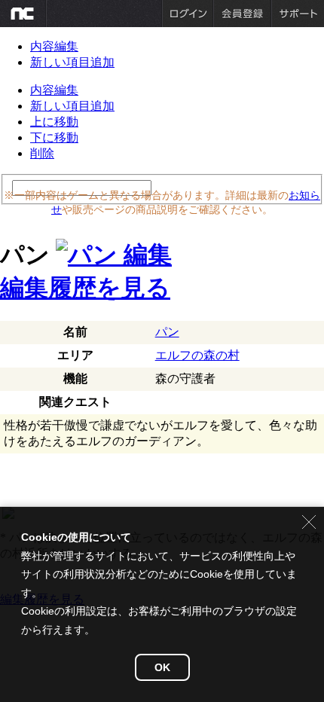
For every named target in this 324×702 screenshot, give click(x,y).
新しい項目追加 (72, 62)
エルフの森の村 (197, 355)
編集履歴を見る (85, 287)
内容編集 (54, 46)
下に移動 (54, 137)
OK (162, 667)
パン (167, 331)
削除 (42, 153)
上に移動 (54, 121)
